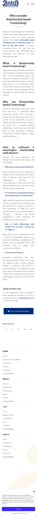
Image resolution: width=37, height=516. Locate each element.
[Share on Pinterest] (18, 329)
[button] (34, 492)
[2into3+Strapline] (15, 4)
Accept (18, 509)
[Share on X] (12, 329)
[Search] (27, 4)
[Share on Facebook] (6, 329)
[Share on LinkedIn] (25, 329)
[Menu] (31, 4)
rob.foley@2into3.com (26, 298)
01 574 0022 (9, 373)
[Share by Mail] (31, 329)
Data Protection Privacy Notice (19, 513)
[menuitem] (27, 4)
